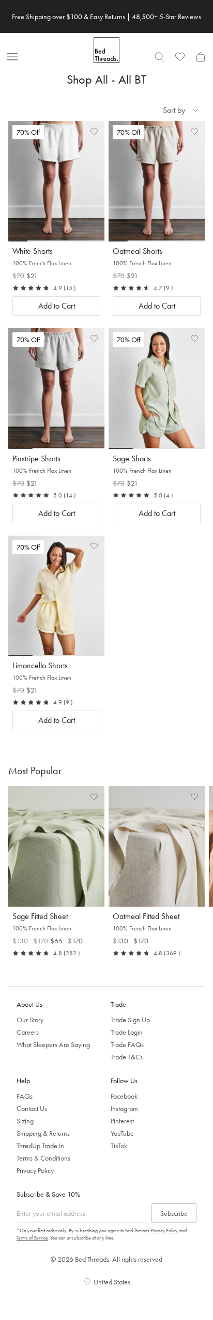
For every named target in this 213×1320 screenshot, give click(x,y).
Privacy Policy (35, 1170)
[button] (94, 131)
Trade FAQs (127, 1044)
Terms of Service (32, 1237)
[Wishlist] (180, 57)
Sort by (174, 110)
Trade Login (127, 1032)
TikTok (119, 1145)
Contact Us (32, 1108)
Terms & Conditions (43, 1158)
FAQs (25, 1096)
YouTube (122, 1133)
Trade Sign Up (130, 1019)
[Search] (159, 57)
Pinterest (122, 1120)
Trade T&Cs (127, 1056)
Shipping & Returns (43, 1133)
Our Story (30, 1019)
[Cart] (200, 57)
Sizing (25, 1120)
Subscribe (174, 1213)
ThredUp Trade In (40, 1145)
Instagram (124, 1108)
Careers (28, 1032)
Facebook (124, 1096)
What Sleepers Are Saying (53, 1044)
